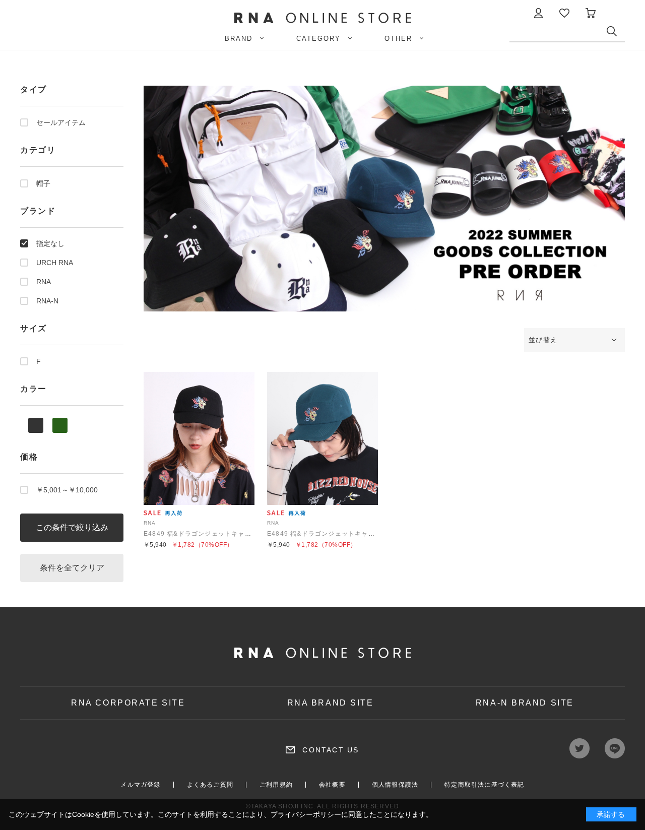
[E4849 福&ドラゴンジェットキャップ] (199, 438)
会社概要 (332, 785)
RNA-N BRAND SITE (525, 702)
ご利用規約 (276, 785)
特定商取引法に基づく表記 (484, 785)
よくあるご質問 (210, 785)
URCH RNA (54, 262)
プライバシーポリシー (306, 814)
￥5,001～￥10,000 (67, 490)
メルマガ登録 (140, 785)
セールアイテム (61, 122)
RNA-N (47, 300)
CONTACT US (330, 750)
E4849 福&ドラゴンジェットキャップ (201, 533)
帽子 (43, 183)
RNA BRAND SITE (330, 702)
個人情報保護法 (395, 785)
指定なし (50, 243)
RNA (43, 281)
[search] (616, 33)
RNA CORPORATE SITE (128, 702)
